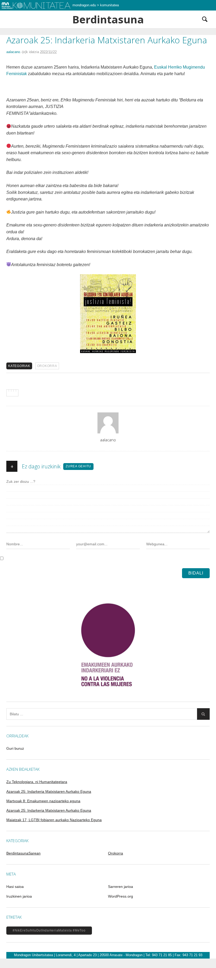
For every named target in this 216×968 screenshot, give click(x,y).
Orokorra (47, 366)
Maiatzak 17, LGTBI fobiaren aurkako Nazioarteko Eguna (54, 820)
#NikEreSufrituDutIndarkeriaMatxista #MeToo (49, 930)
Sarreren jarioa (120, 886)
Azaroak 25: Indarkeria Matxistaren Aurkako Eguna (48, 791)
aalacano (13, 52)
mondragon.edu (84, 5)
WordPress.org (120, 896)
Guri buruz (15, 748)
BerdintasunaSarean (23, 853)
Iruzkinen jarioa (19, 896)
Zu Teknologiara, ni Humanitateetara (36, 782)
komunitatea (109, 5)
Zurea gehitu (78, 466)
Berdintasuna (108, 19)
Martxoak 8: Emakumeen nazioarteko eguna (43, 801)
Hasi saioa (15, 886)
